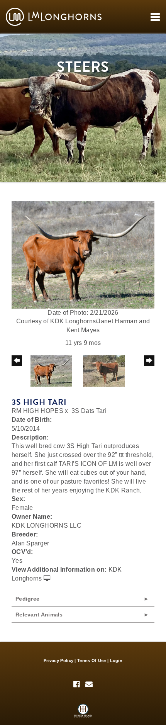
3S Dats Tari (89, 410)
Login (116, 660)
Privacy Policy (58, 660)
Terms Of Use (91, 660)
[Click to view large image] (83, 254)
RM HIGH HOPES (37, 410)
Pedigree (27, 599)
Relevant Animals (39, 614)
